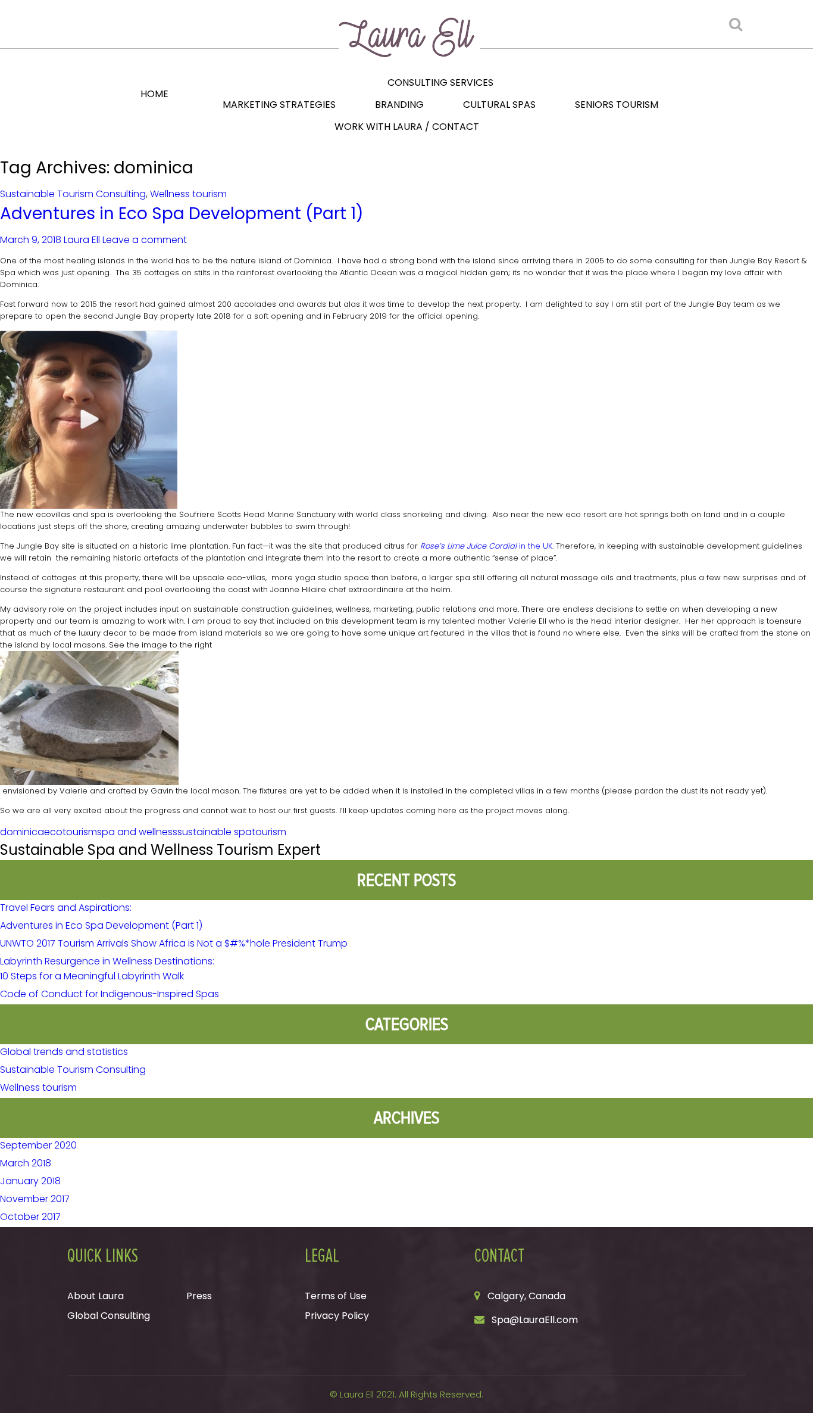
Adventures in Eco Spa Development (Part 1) (182, 213)
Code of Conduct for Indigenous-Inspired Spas (109, 994)
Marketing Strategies (279, 104)
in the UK (486, 546)
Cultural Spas (499, 104)
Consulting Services (440, 82)
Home (154, 94)
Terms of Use (336, 1296)
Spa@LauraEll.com (535, 1320)
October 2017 (30, 1217)
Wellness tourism (188, 194)
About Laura (95, 1296)
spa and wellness (137, 832)
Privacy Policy (337, 1315)
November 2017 (35, 1199)
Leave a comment (144, 240)
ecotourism (70, 832)
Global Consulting (108, 1315)
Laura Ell (82, 240)
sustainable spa (214, 832)
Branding (399, 104)
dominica (22, 832)
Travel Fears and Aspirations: (66, 907)
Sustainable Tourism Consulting (73, 194)
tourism (269, 832)
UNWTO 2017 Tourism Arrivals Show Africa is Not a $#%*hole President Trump (174, 943)
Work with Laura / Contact (406, 126)
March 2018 (25, 1163)
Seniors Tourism (616, 104)
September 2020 (38, 1145)
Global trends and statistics (64, 1052)
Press (199, 1296)
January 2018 (30, 1181)
